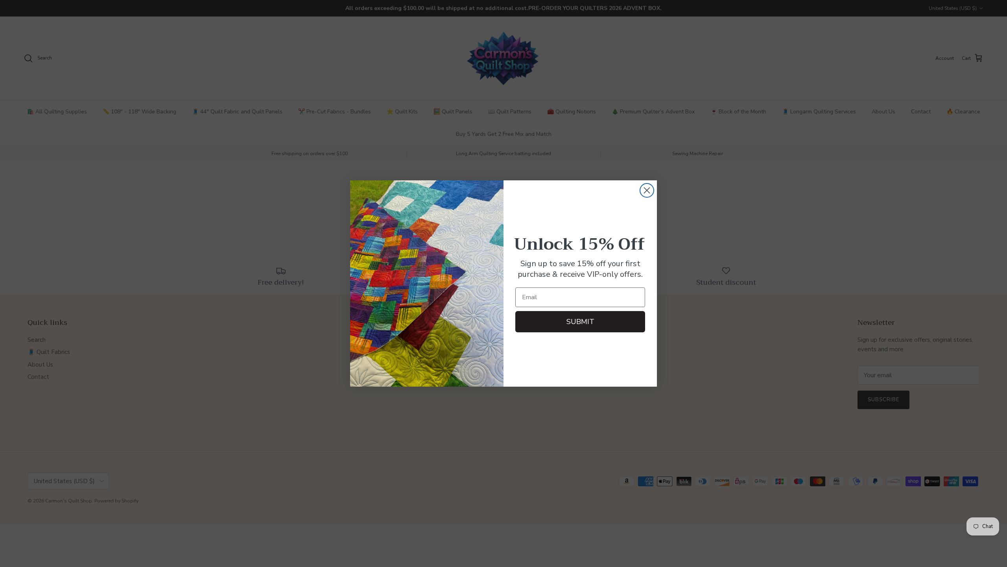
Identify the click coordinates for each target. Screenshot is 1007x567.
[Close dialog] (647, 190)
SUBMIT (580, 321)
